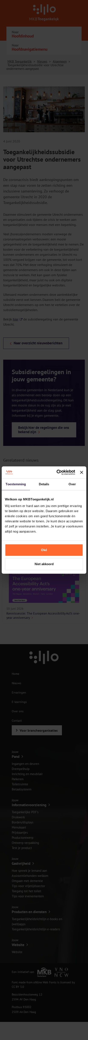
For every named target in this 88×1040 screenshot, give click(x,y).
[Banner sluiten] (81, 472)
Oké (44, 550)
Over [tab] (72, 484)
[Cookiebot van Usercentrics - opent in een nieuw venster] (57, 472)
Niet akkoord (44, 564)
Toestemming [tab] (16, 484)
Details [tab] (44, 484)
